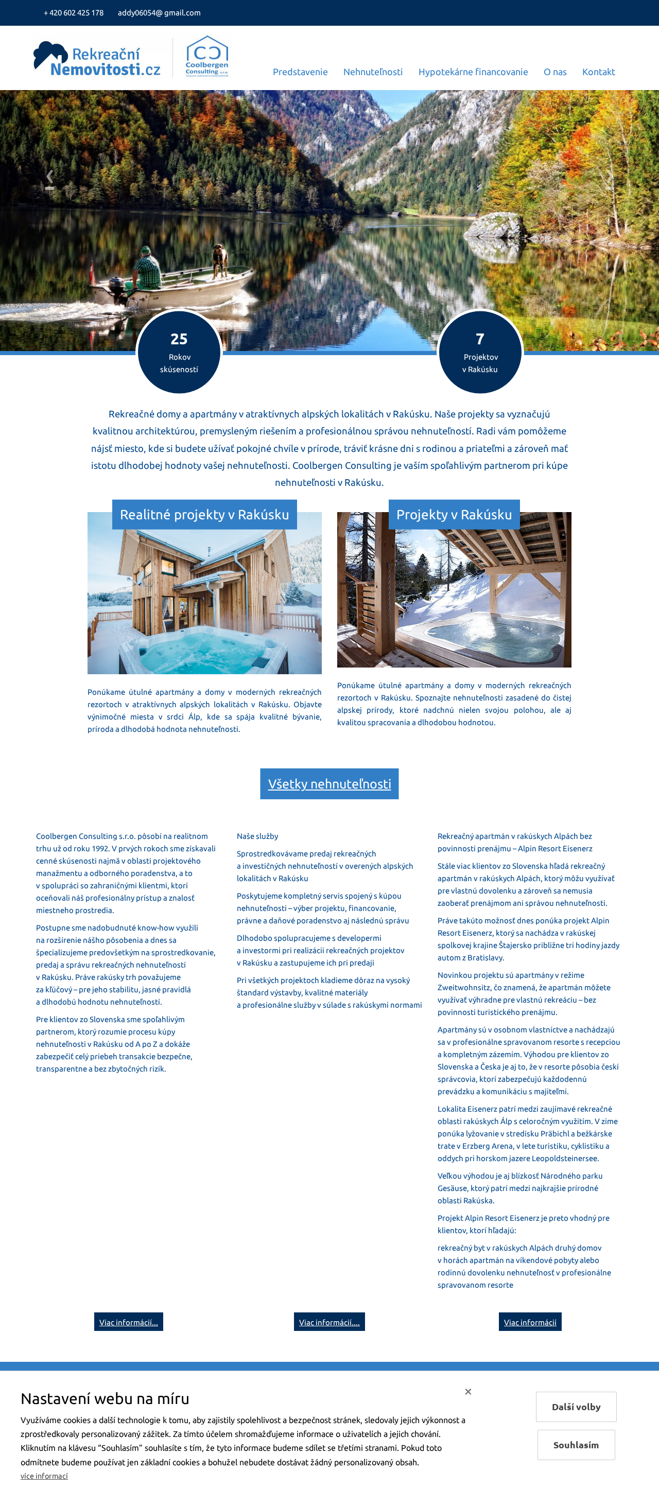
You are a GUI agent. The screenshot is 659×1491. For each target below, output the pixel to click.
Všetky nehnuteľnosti (329, 784)
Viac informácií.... (329, 1322)
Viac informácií (530, 1322)
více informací (44, 1476)
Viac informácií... (128, 1322)
